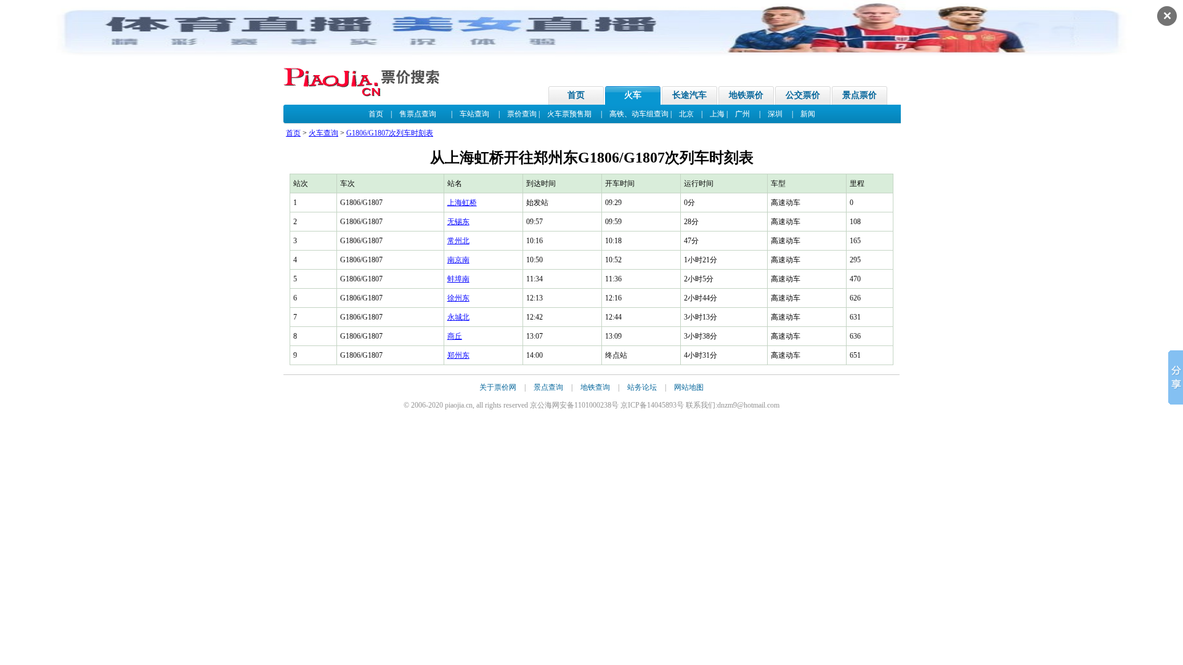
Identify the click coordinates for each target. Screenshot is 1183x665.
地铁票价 (746, 95)
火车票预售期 (569, 114)
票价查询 (522, 114)
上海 (717, 114)
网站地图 (689, 387)
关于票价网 (497, 387)
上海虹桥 (462, 202)
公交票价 (803, 95)
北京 (686, 114)
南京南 (458, 260)
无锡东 (458, 221)
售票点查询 (417, 114)
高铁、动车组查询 (639, 114)
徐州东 (458, 298)
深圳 (775, 114)
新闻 (807, 114)
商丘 (454, 336)
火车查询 (323, 133)
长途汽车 (689, 95)
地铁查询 (595, 387)
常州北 (458, 240)
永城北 (458, 317)
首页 (576, 95)
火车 (632, 95)
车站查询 (474, 114)
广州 (742, 114)
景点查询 (548, 387)
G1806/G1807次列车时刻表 (389, 133)
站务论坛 (642, 387)
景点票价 (859, 95)
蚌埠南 (458, 279)
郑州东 (458, 355)
